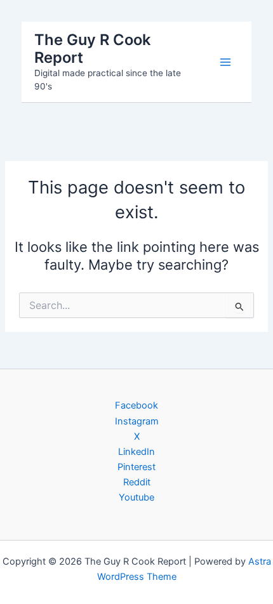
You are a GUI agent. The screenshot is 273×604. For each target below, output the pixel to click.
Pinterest (136, 467)
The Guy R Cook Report (92, 48)
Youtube (136, 497)
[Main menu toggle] (225, 62)
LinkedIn (136, 451)
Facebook (136, 405)
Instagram (137, 421)
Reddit (136, 482)
